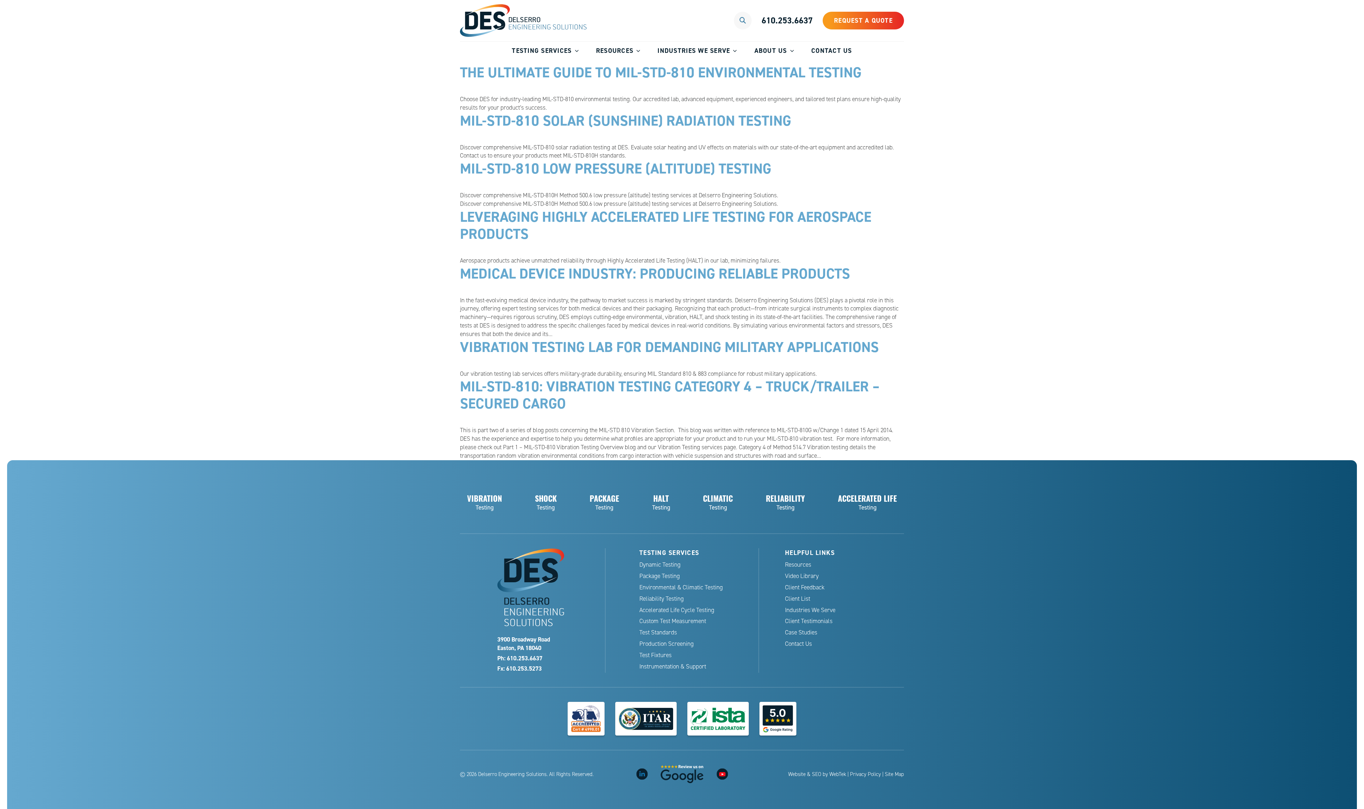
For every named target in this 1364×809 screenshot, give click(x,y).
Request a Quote (863, 20)
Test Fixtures (655, 655)
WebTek (837, 774)
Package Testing (659, 576)
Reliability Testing (661, 598)
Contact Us (831, 50)
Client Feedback (804, 587)
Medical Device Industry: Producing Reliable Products (655, 273)
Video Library (802, 576)
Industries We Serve (693, 50)
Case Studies (801, 632)
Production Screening (666, 644)
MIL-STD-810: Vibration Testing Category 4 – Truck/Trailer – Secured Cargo (669, 395)
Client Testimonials (809, 621)
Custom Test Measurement (672, 621)
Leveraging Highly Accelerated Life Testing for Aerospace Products (665, 225)
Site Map (894, 774)
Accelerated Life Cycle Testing (676, 610)
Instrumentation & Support (672, 666)
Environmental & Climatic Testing (681, 587)
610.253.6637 (787, 20)
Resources (614, 50)
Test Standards (658, 632)
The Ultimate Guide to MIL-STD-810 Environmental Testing (660, 72)
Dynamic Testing (660, 564)
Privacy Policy (865, 774)
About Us (770, 50)
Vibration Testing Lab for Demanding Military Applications (669, 347)
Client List (797, 598)
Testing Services (542, 50)
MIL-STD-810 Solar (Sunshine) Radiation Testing (625, 120)
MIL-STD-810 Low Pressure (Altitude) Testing (615, 168)
